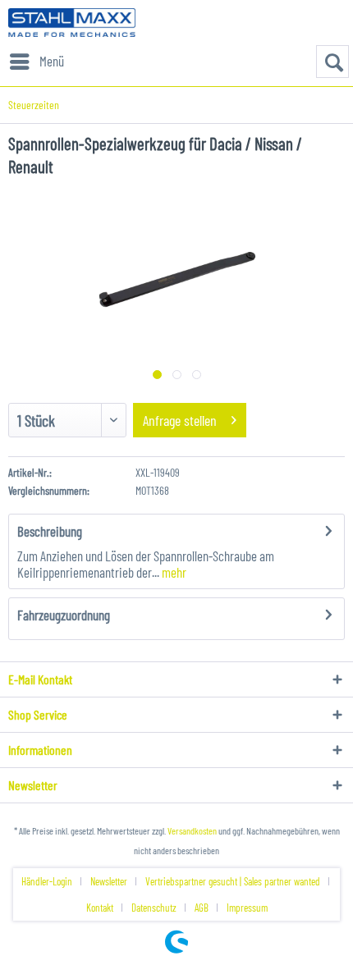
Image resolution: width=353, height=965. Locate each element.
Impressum (247, 907)
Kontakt (99, 907)
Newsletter (108, 881)
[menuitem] (36, 61)
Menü (51, 61)
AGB (202, 907)
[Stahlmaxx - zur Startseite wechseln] (71, 22)
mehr (172, 572)
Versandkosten (192, 830)
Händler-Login (46, 881)
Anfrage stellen (180, 420)
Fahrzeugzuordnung (63, 614)
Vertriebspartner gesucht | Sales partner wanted (232, 881)
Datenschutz (153, 907)
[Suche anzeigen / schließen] (332, 61)
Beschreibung (49, 531)
